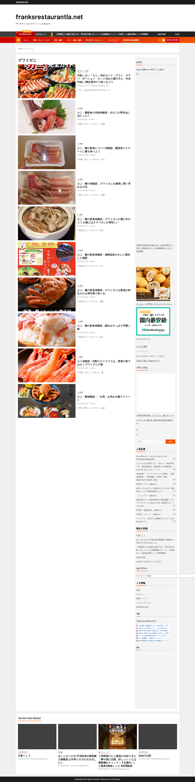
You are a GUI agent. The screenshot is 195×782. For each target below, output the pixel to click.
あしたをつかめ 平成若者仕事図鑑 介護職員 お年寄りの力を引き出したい (77, 759)
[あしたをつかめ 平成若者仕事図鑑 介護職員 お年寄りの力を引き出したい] (77, 736)
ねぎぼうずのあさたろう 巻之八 (160, 34)
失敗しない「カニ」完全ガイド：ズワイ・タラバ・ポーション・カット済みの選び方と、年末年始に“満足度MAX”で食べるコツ (104, 78)
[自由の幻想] (158, 736)
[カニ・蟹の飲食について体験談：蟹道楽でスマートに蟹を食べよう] (46, 152)
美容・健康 (58, 40)
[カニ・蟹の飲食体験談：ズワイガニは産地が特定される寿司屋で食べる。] (46, 294)
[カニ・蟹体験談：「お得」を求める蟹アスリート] (46, 401)
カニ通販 (86, 71)
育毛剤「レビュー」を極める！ (149, 514)
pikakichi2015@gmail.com (100, 85)
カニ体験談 (80, 108)
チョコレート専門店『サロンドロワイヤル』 (154, 304)
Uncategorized (23, 752)
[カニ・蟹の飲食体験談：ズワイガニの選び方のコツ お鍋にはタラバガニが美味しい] (46, 223)
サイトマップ (113, 40)
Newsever (105, 779)
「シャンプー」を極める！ (147, 495)
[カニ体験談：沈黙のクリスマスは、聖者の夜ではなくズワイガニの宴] (46, 365)
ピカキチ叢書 (141, 346)
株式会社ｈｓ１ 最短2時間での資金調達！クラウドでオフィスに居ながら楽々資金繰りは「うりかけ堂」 (155, 503)
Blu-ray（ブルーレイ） (95, 40)
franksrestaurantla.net (49, 16)
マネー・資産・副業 (74, 40)
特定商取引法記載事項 (131, 40)
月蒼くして (140, 536)
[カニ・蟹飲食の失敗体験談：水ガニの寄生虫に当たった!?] (46, 117)
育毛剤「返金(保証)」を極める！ (149, 510)
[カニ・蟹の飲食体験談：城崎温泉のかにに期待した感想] (46, 259)
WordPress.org (142, 607)
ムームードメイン (143, 339)
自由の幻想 (135, 34)
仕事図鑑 (60, 752)
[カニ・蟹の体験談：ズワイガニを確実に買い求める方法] (46, 188)
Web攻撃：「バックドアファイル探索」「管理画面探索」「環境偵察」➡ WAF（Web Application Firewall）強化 (155, 477)
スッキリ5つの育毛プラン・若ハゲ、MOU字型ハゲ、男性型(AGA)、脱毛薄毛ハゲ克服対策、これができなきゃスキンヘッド (155, 466)
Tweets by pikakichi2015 (146, 621)
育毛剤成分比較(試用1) (145, 459)
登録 (138, 590)
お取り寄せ (80, 71)
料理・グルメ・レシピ (41, 40)
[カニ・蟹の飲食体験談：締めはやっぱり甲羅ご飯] (46, 330)
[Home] (18, 40)
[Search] (159, 40)
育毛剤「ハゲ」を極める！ (147, 484)
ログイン (140, 594)
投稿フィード (141, 598)
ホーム (26, 40)
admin (93, 119)
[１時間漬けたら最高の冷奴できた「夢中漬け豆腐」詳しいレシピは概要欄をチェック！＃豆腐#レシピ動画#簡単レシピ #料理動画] (117, 736)
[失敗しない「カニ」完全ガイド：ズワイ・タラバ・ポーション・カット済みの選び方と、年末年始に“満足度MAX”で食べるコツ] (46, 81)
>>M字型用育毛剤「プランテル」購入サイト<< (155, 415)
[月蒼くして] (37, 736)
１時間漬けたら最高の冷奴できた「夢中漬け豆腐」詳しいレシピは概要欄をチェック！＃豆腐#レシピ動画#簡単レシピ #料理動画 (75, 34)
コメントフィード (143, 603)
